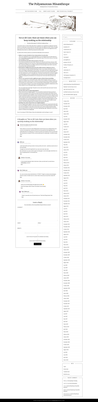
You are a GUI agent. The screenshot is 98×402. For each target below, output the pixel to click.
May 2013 (65, 154)
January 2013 (66, 165)
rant (64, 67)
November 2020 (67, 106)
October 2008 (66, 285)
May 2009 (65, 270)
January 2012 (66, 195)
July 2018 (65, 124)
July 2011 (65, 208)
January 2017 (66, 131)
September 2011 (67, 203)
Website (19, 228)
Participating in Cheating (72, 380)
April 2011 (66, 213)
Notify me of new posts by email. (37, 240)
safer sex (65, 72)
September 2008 (67, 288)
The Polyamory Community (69, 75)
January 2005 (66, 336)
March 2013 (66, 160)
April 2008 (66, 290)
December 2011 (67, 198)
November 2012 (67, 170)
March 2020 (66, 111)
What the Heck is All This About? (65, 11)
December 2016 (67, 134)
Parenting (65, 57)
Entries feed (66, 369)
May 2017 (65, 129)
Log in (65, 366)
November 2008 (67, 283)
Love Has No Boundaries (72, 383)
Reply (21, 136)
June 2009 (65, 267)
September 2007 (67, 308)
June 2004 (65, 354)
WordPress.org (66, 374)
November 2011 (67, 201)
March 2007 (66, 324)
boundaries (66, 46)
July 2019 (65, 116)
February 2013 (66, 162)
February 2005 (66, 334)
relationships (66, 69)
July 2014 (65, 152)
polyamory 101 (66, 62)
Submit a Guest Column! (49, 11)
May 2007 (65, 318)
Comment (20, 207)
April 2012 (66, 188)
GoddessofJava (44, 43)
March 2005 (66, 331)
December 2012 (67, 167)
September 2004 (67, 347)
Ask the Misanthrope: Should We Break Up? (72, 84)
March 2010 (66, 244)
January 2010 (66, 249)
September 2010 (67, 231)
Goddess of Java (24, 157)
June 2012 (65, 183)
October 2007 (66, 306)
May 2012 (65, 185)
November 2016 (67, 136)
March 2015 (66, 147)
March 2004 (66, 359)
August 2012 (66, 177)
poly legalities (66, 59)
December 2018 (67, 119)
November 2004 (67, 342)
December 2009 (67, 252)
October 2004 (66, 344)
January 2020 (66, 113)
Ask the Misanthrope (67, 44)
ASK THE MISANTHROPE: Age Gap (70, 94)
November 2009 (67, 254)
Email (39, 222)
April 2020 (66, 108)
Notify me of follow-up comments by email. (38, 236)
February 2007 (66, 326)
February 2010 (66, 247)
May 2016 (65, 144)
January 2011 (66, 221)
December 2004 (67, 339)
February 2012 (66, 193)
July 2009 (65, 265)
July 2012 (65, 180)
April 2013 (66, 157)
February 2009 (66, 275)
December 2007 (67, 301)
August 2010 (66, 234)
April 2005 (66, 329)
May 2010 (65, 242)
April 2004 (66, 357)
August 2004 (66, 349)
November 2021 (67, 103)
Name (19, 222)
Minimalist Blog (55, 400)
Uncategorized (66, 77)
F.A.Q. (40, 11)
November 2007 (67, 303)
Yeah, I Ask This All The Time (69, 89)
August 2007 (66, 311)
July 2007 (65, 313)
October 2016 (66, 139)
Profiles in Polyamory (68, 64)
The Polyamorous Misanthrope (49, 4)
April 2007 (66, 321)
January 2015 (66, 149)
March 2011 (66, 216)
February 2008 (66, 295)
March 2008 (66, 293)
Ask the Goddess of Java (31, 11)
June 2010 (65, 239)
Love (64, 54)
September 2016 (67, 142)
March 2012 (66, 190)
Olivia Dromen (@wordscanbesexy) (27, 124)
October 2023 (66, 101)
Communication (66, 49)
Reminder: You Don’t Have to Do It (70, 86)
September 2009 (67, 260)
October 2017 (66, 126)
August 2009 (66, 262)
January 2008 (66, 298)
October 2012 (66, 172)
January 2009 (66, 277)
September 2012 (67, 175)
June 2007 (65, 316)
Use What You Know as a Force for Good (71, 91)
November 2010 (67, 226)
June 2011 (65, 211)
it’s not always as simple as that (27, 57)
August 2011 (66, 206)
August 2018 (66, 121)
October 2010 (66, 229)
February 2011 (66, 218)
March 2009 (66, 272)
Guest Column (66, 52)
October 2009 (66, 257)
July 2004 (65, 352)
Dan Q (65, 389)
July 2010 (65, 236)
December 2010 (67, 224)
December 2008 (67, 280)
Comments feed (66, 371)
